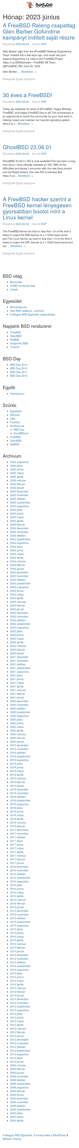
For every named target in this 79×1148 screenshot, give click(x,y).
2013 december (19, 999)
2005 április (17, 1120)
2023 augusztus (19, 587)
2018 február (17, 826)
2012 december (19, 1039)
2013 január (17, 1036)
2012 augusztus (19, 1054)
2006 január (17, 1094)
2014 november (19, 958)
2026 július (16, 465)
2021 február (17, 693)
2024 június (17, 550)
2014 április (17, 984)
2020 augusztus (19, 716)
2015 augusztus (19, 925)
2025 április (17, 521)
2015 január (17, 951)
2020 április (17, 730)
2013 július (16, 1014)
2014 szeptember (20, 966)
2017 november (19, 833)
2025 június (17, 513)
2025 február (17, 524)
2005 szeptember (20, 1109)
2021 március (18, 690)
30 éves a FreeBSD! (27, 95)
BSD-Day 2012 (18, 368)
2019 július (16, 763)
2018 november (19, 793)
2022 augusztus (19, 627)
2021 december (19, 657)
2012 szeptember (20, 1050)
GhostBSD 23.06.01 (27, 147)
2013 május (17, 1021)
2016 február (17, 903)
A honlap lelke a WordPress (50, 1135)
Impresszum (17, 393)
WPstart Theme (12, 1139)
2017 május (17, 848)
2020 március (18, 734)
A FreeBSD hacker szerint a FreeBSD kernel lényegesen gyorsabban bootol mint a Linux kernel (37, 208)
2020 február (17, 738)
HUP (43, 44)
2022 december (19, 613)
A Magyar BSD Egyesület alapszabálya (32, 314)
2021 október (18, 664)
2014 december (19, 955)
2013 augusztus (19, 1010)
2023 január (17, 609)
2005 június (17, 1117)
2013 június (17, 1017)
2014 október (18, 962)
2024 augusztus (19, 543)
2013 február (17, 1032)
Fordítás (15, 422)
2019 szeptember (20, 756)
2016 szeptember (20, 877)
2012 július (16, 1058)
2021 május (17, 682)
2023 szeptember (20, 583)
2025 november (19, 495)
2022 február (17, 649)
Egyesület (15, 411)
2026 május (17, 473)
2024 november (19, 532)
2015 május (17, 936)
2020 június (17, 723)
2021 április (17, 686)
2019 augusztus (19, 760)
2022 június (17, 635)
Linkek (14, 289)
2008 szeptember (20, 1083)
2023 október (18, 579)
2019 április (17, 774)
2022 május (17, 638)
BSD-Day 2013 (18, 364)
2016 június (17, 888)
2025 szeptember (20, 502)
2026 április (17, 476)
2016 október (18, 874)
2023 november (19, 576)
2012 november (19, 1043)
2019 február (17, 782)
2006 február (17, 1091)
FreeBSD (15, 332)
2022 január (17, 653)
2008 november (19, 1076)
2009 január (17, 1072)
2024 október (18, 535)
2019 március (18, 778)
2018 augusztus (19, 804)
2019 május (17, 771)
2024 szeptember (20, 539)
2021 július (16, 675)
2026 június (17, 469)
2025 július (16, 510)
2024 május (17, 554)
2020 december (19, 701)
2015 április (17, 940)
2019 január (17, 785)
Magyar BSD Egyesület (18, 1135)
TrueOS (14, 347)
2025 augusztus (19, 506)
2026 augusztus (19, 462)
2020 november (19, 705)
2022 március (18, 646)
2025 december (19, 491)
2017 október (18, 837)
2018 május (17, 815)
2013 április (17, 1025)
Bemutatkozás (18, 307)
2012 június (17, 1061)
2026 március (18, 480)
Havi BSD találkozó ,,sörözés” (27, 311)
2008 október (18, 1080)
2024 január (17, 568)
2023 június (17, 590)
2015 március (18, 944)
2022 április (17, 642)
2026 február (17, 484)
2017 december (19, 830)
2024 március (18, 561)
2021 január (17, 697)
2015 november (19, 914)
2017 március (18, 855)
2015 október (18, 918)
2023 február (17, 605)
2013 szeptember (20, 1006)
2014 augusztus (19, 969)
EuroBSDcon (21, 433)
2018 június (17, 811)
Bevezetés (16, 282)
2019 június (17, 767)
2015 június (17, 933)
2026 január (17, 487)
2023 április (17, 598)
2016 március (18, 900)
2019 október (18, 752)
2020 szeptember (20, 712)
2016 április (17, 896)
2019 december (19, 745)
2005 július (16, 1113)
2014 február (17, 991)
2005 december (19, 1098)
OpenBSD (16, 336)
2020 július (16, 719)
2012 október (18, 1047)
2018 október (18, 797)
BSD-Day (19, 429)
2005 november (19, 1102)
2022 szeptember (20, 624)
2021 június (17, 679)
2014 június (17, 977)
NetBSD (14, 339)
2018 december (19, 789)
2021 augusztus (19, 671)
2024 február (17, 565)
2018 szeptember (20, 800)
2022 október (18, 620)
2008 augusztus (19, 1087)
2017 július (16, 841)
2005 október (18, 1106)
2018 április (17, 819)
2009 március (18, 1065)
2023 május (17, 594)
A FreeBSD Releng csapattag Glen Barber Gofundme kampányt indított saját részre (39, 31)
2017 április (17, 852)
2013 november (19, 1003)
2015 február (17, 947)
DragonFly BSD (19, 343)
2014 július (16, 973)
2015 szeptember (20, 922)
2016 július (16, 885)
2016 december (19, 866)
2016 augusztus (19, 881)
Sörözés (15, 415)
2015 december (19, 911)
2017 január (17, 863)
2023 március (18, 602)
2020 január (17, 741)
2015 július (16, 929)
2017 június (17, 844)
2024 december (19, 528)
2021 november (19, 660)
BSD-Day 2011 (18, 372)
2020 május (17, 727)
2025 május (17, 517)
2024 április (17, 557)
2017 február (17, 859)
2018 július (16, 808)
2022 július (16, 631)
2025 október (18, 499)
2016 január (17, 907)
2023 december (19, 572)
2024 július (16, 546)
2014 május (17, 980)
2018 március (18, 822)
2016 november (19, 870)
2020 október (18, 708)
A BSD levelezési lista (22, 286)
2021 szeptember (20, 668)
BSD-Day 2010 (18, 375)
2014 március (18, 988)
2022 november (19, 616)
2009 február (17, 1069)
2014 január (17, 995)
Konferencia (17, 426)
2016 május (17, 892)
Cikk (12, 418)
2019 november (19, 749)
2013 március (18, 1028)
